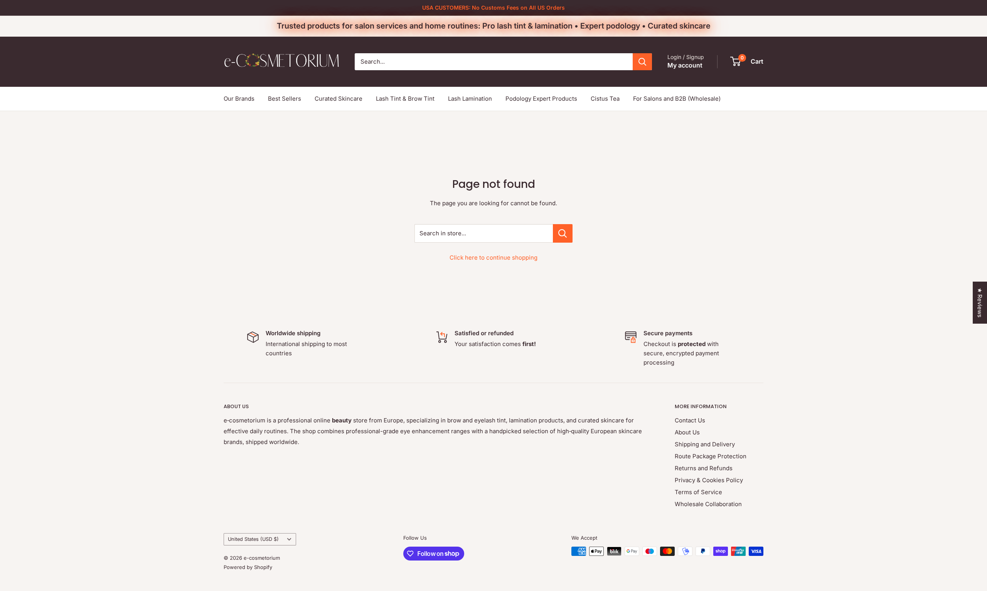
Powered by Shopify (248, 567)
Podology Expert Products (541, 98)
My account (684, 65)
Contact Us (690, 420)
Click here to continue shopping (493, 257)
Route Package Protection (710, 456)
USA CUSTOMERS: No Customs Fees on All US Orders (493, 7)
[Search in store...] (563, 233)
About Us (687, 432)
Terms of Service (698, 492)
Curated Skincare (338, 98)
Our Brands (239, 98)
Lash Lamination (470, 98)
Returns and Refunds (704, 468)
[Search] (642, 61)
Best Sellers (284, 98)
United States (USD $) (253, 539)
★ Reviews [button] (980, 302)
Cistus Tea (605, 98)
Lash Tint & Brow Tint (405, 98)
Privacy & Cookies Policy (709, 480)
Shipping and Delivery (705, 444)
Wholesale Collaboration (708, 504)
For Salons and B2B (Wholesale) (677, 98)
